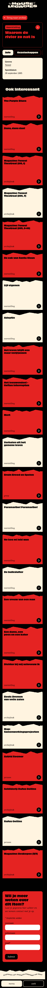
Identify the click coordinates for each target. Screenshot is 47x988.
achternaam (10, 933)
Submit (11, 956)
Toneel (8, 65)
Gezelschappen (27, 52)
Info (8, 52)
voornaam (9, 923)
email (7, 943)
